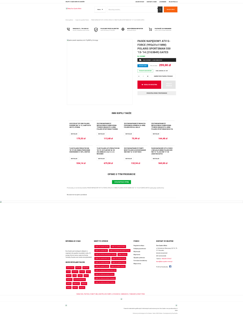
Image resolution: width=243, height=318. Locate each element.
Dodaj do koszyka (150, 84)
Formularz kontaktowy (140, 260)
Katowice (69, 279)
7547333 (86, 294)
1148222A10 (133, 294)
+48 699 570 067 (139, 1)
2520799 (101, 294)
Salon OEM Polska (157, 313)
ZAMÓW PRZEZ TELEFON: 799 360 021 (163, 76)
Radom (75, 287)
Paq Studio (175, 313)
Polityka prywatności (140, 248)
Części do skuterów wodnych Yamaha (104, 282)
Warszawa (85, 267)
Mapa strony (137, 263)
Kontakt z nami (152, 1)
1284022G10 (124, 294)
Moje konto (137, 254)
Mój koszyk (137, 251)
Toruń (68, 271)
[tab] (121, 174)
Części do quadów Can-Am (102, 246)
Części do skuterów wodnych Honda (104, 274)
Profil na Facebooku (162, 267)
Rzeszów (82, 287)
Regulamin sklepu (139, 245)
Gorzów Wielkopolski (79, 279)
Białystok (84, 283)
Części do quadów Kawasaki (102, 262)
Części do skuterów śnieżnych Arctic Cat (105, 270)
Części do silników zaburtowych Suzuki (119, 250)
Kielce (86, 275)
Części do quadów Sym (101, 250)
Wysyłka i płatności (139, 257)
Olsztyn (69, 275)
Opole (88, 271)
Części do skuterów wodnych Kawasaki (105, 278)
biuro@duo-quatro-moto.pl (164, 261)
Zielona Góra (70, 267)
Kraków (69, 287)
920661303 (79, 294)
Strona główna (69, 20)
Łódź (74, 275)
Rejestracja (173, 1)
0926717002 (141, 294)
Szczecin (75, 271)
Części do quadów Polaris (82, 20)
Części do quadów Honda (118, 258)
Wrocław (78, 267)
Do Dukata (149, 313)
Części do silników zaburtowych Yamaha (105, 254)
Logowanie (162, 1)
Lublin (80, 275)
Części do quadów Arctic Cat (102, 258)
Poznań (82, 271)
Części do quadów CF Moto (118, 246)
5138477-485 (94, 294)
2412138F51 (108, 294)
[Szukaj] (160, 9)
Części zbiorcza (122, 254)
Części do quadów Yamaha (118, 266)
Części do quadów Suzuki (101, 266)
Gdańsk (69, 283)
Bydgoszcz (76, 283)
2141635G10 (116, 294)
